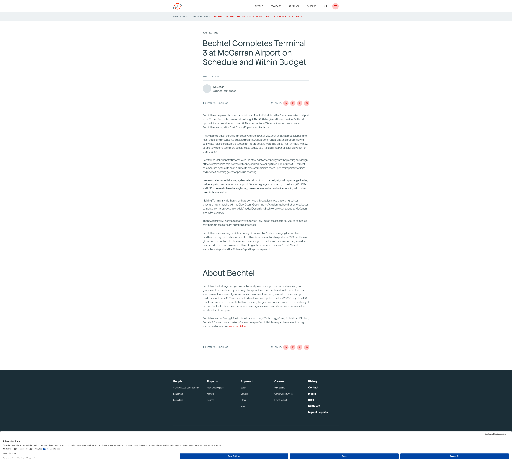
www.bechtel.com (238, 326)
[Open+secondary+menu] (335, 6)
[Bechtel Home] (177, 6)
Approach (294, 6)
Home (175, 16)
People (259, 6)
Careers (311, 6)
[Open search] (326, 6)
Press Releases (201, 16)
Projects (276, 6)
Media (186, 16)
